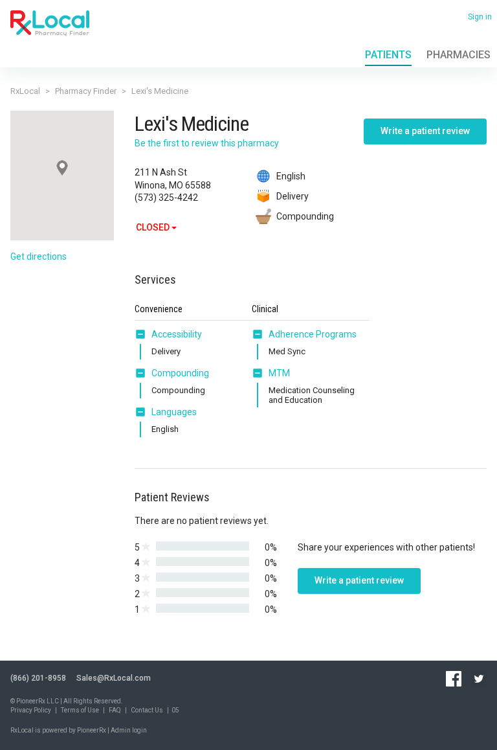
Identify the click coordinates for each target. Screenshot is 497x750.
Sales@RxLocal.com (113, 678)
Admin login (129, 730)
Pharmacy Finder (85, 91)
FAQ (115, 710)
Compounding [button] (180, 373)
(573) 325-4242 (166, 197)
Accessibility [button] (176, 334)
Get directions (38, 256)
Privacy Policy (30, 710)
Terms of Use (80, 710)
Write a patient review (425, 131)
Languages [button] (174, 412)
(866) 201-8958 (38, 678)
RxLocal (25, 91)
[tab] (168, 335)
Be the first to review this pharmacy (207, 143)
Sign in (480, 16)
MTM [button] (279, 373)
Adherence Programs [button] (313, 334)
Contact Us (147, 710)
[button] (143, 334)
